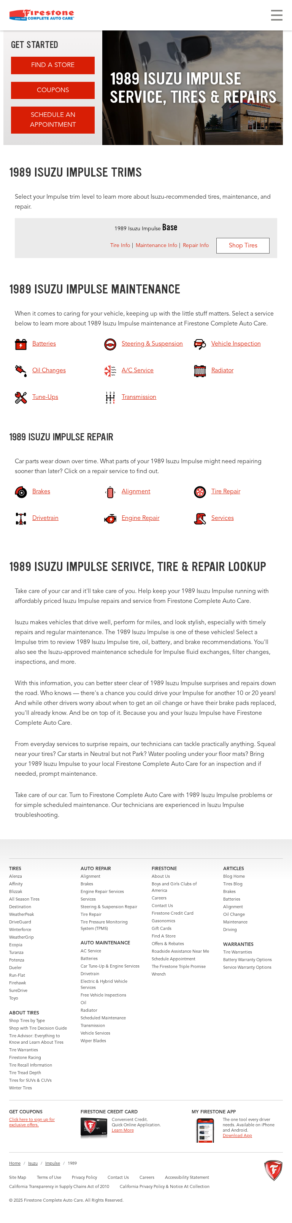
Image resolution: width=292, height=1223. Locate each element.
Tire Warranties (23, 1050)
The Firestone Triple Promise (179, 967)
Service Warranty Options (247, 968)
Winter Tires (20, 1088)
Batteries (89, 959)
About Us (161, 877)
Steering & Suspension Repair (109, 907)
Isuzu (33, 1164)
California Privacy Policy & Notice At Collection (164, 1187)
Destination (20, 907)
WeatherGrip (21, 938)
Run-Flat (17, 976)
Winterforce (20, 930)
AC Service (91, 951)
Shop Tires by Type (27, 1021)
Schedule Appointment (173, 959)
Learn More (123, 1131)
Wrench (159, 975)
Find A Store (53, 65)
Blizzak (15, 892)
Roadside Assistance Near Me (180, 952)
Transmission (93, 1026)
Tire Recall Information (30, 1066)
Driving (230, 930)
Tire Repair (91, 915)
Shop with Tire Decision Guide (38, 1029)
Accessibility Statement (187, 1178)
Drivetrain (90, 974)
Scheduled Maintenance (103, 1018)
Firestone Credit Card (173, 914)
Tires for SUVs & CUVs (30, 1081)
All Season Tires (24, 900)
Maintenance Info (156, 245)
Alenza (15, 877)
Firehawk (17, 983)
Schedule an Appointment (53, 120)
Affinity (15, 884)
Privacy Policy (84, 1178)
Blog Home (234, 877)
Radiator (89, 1011)
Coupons (53, 90)
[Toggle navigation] (276, 15)
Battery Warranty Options (247, 960)
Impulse (52, 1164)
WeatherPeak (21, 915)
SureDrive (18, 991)
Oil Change (234, 915)
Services (88, 900)
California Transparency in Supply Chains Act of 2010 (59, 1187)
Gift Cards (161, 929)
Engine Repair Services (102, 892)
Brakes (87, 884)
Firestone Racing (25, 1058)
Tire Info (120, 245)
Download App (237, 1136)
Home (15, 1164)
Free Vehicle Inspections (103, 995)
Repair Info (196, 245)
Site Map (17, 1178)
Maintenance (235, 922)
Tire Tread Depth (25, 1073)
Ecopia (15, 945)
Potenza (16, 960)
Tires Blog (233, 884)
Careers (159, 898)
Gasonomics (163, 921)
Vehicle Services (95, 1034)
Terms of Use (49, 1178)
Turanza (16, 953)
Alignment (90, 877)
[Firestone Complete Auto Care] (42, 15)
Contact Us (162, 906)
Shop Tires (243, 246)
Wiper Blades (93, 1041)
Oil (83, 1003)
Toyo (13, 999)
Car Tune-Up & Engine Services (110, 967)
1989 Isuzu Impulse (146, 228)
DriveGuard (20, 922)
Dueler (15, 968)
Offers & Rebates (168, 944)
